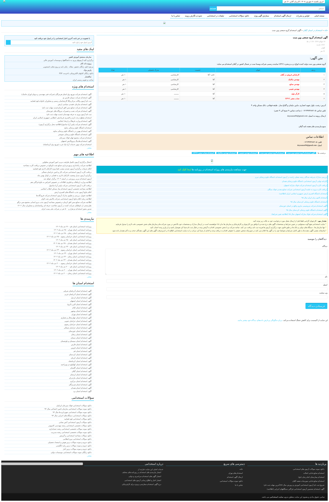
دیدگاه (324, 246)
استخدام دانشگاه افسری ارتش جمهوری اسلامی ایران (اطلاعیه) (303, 194)
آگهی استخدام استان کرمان (81, 358)
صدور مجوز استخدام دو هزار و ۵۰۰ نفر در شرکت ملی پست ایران (67, 209)
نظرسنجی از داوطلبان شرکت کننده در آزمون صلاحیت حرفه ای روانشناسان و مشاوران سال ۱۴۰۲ (54, 206)
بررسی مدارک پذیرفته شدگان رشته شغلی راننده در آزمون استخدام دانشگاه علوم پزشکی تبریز (291, 177)
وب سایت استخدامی (278, 497)
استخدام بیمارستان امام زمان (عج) (311, 477)
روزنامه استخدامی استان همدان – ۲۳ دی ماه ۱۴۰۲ (72, 260)
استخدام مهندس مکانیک (227, 153)
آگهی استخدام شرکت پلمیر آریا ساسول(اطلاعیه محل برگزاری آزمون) (65, 124)
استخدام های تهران (236, 473)
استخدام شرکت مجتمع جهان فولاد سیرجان (75, 138)
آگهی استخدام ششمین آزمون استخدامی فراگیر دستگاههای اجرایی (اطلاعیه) (295, 489)
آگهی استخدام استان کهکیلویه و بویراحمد (76, 365)
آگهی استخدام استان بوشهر (81, 311)
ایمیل (325, 285)
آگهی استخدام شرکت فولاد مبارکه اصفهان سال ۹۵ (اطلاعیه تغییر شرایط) (299, 214)
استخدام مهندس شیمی (248, 153)
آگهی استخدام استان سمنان (81, 338)
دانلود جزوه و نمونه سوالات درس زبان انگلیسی (74, 446)
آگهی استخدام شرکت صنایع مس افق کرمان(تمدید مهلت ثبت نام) (67, 108)
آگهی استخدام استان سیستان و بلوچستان (76, 341)
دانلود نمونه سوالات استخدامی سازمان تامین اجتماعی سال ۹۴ (68, 409)
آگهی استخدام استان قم (83, 351)
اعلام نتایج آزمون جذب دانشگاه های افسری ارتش (73, 192)
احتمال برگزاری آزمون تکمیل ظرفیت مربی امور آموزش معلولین (67, 162)
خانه (326, 30)
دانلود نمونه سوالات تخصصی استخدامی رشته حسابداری (70, 429)
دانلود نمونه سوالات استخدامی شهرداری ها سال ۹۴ (72, 412)
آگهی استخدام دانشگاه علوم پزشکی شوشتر (75, 134)
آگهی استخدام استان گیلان (82, 371)
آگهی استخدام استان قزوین (81, 348)
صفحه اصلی (319, 16)
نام (326, 277)
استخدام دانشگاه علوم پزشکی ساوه (78, 128)
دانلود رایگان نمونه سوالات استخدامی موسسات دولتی (71, 452)
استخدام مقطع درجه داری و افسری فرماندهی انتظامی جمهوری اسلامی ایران (62, 118)
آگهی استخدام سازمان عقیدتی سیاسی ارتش (75, 104)
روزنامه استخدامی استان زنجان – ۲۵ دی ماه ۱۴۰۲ (72, 233)
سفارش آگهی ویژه (262, 16)
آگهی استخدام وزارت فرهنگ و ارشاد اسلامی (75, 121)
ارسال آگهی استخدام (283, 16)
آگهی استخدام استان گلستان (81, 368)
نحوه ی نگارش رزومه (194, 16)
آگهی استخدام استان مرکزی (81, 381)
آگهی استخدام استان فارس (81, 344)
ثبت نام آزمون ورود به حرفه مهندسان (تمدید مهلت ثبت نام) (69, 114)
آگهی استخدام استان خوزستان (80, 331)
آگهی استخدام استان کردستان (80, 355)
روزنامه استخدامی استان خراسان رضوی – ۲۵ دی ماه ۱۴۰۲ (69, 237)
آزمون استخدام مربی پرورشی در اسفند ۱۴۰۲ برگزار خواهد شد (68, 179)
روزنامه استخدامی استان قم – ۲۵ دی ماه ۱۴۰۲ (74, 240)
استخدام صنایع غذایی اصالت (313, 473)
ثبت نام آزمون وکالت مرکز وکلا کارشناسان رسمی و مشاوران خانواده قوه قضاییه (61, 101)
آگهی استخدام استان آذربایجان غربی (78, 294)
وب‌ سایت (323, 293)
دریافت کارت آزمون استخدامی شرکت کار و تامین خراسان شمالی (67, 172)
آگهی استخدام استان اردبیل (81, 298)
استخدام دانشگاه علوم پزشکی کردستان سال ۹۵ (308, 202)
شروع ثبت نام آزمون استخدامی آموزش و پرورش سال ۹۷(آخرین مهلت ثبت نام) (294, 485)
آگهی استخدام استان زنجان (81, 334)
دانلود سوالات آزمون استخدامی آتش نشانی (75, 422)
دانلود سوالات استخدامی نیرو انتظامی (77, 439)
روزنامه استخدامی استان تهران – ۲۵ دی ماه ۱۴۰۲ (73, 230)
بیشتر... (89, 148)
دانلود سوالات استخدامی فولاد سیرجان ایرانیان (74, 406)
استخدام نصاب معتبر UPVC (203, 153)
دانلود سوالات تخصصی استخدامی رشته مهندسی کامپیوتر (70, 426)
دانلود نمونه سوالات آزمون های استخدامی (308, 469)
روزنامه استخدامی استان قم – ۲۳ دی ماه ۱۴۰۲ (74, 247)
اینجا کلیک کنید (184, 169)
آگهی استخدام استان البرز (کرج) (79, 304)
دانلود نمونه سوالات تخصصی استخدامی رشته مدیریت (71, 432)
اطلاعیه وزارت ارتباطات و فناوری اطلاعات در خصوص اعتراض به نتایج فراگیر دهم (61, 182)
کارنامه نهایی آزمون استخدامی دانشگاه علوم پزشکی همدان (304, 181)
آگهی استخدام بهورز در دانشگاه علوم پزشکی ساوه (72, 131)
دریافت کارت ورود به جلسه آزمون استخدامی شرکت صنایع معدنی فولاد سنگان (297, 189)
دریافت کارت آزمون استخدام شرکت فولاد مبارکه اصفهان (305, 185)
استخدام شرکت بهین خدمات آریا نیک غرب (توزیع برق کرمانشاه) (67, 144)
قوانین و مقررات (303, 16)
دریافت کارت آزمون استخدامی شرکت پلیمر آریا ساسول (70, 185)
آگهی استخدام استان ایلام (82, 308)
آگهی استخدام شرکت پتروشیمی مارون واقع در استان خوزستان (303, 206)
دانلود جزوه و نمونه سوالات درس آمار (77, 449)
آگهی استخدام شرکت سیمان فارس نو (77, 98)
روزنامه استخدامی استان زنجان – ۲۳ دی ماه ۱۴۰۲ (72, 257)
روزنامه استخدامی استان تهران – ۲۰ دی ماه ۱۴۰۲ (73, 270)
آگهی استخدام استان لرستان (81, 375)
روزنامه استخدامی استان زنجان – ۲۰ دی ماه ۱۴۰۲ (72, 273)
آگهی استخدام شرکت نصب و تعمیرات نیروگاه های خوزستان (69, 111)
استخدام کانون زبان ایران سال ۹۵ (314, 198)
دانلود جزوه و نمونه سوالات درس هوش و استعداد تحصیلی (70, 442)
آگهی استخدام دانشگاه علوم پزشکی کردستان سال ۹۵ (306, 210)
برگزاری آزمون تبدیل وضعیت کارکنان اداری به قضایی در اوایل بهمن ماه (65, 175)
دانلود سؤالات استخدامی (239, 16)
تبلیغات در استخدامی (216, 16)
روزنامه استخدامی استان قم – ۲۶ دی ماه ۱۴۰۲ (74, 227)
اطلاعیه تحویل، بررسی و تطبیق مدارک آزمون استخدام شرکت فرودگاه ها (64, 196)
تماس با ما (175, 16)
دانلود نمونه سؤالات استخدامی (231, 481)
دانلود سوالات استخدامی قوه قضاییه (78, 419)
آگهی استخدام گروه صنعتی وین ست (301, 153)
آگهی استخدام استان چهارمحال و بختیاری (76, 318)
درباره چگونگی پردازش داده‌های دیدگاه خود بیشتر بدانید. (259, 320)
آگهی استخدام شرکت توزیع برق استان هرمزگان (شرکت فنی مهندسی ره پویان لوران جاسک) (56, 94)
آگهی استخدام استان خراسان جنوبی (78, 321)
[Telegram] (13, 497)
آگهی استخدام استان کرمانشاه (80, 361)
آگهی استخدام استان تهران (81, 314)
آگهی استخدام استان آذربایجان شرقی (77, 291)
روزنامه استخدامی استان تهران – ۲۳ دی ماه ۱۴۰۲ (73, 253)
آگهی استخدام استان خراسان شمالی (78, 328)
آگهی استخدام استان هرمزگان (80, 385)
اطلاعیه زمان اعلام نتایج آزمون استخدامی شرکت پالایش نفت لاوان (66, 199)
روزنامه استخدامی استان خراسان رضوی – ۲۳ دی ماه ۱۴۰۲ (69, 250)
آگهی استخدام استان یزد (82, 391)
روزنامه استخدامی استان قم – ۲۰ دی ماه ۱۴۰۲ (74, 267)
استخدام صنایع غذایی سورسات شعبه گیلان (308, 481)
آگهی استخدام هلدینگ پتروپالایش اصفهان (76, 141)
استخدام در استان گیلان (312, 30)
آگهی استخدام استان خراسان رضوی (78, 324)
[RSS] (6, 497)
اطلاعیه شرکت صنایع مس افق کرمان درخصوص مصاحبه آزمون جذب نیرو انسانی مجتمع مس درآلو (54, 202)
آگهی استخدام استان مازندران (80, 378)
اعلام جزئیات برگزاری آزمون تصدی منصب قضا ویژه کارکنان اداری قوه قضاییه (62, 169)
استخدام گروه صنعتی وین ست (272, 153)
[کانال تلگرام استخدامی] (164, 23)
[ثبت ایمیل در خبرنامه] (8, 42)
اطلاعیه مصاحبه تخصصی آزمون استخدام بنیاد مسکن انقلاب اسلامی (66, 189)
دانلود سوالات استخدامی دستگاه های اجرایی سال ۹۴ (72, 416)
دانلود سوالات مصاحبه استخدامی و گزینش (76, 436)
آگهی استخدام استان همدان (81, 388)
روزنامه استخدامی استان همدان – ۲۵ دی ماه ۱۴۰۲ (72, 243)
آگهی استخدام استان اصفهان (81, 301)
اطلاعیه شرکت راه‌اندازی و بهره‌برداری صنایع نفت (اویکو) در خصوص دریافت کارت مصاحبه (57, 165)
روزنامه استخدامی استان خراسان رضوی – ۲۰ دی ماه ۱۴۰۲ (69, 263)
